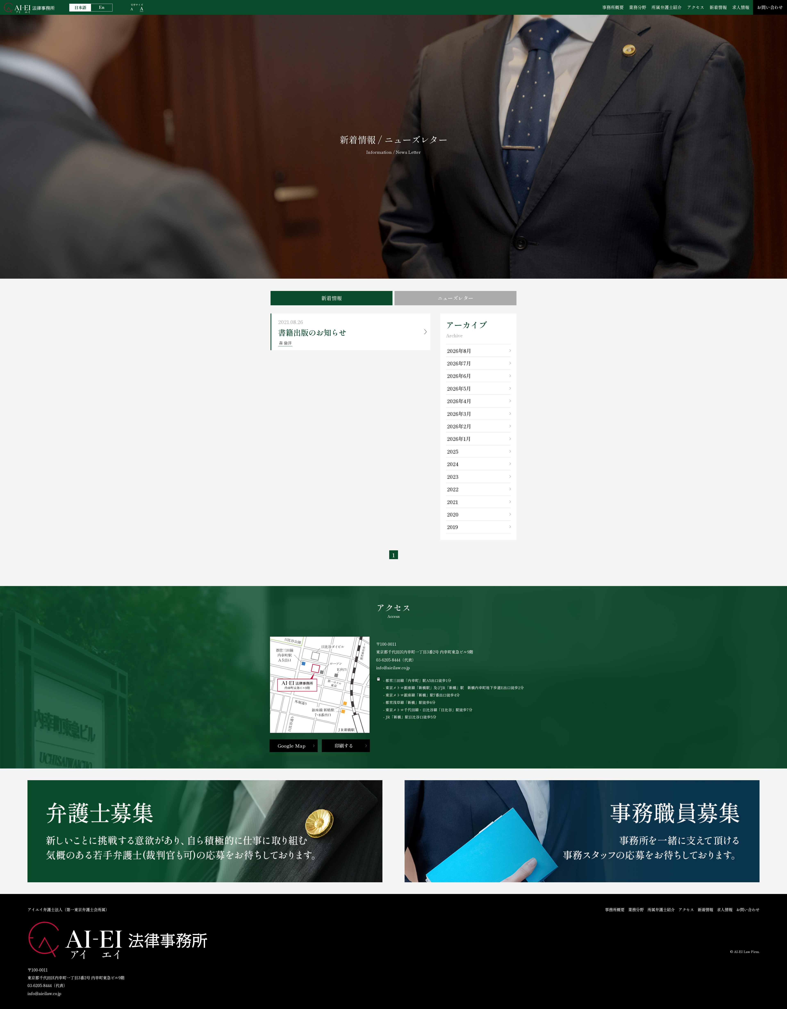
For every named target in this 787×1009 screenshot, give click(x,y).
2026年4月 (459, 401)
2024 (452, 463)
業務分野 (637, 7)
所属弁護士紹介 (667, 7)
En (102, 7)
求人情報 (740, 7)
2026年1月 (459, 438)
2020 (452, 514)
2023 (452, 476)
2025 (452, 451)
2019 (452, 526)
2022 (452, 489)
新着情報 (718, 7)
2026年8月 (459, 350)
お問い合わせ (770, 7)
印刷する (343, 745)
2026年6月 (459, 375)
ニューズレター (455, 298)
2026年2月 (459, 426)
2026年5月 (459, 388)
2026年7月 (459, 363)
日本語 (80, 7)
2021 (452, 501)
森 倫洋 (285, 342)
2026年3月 (459, 413)
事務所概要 (613, 7)
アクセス (695, 7)
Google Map (291, 745)
